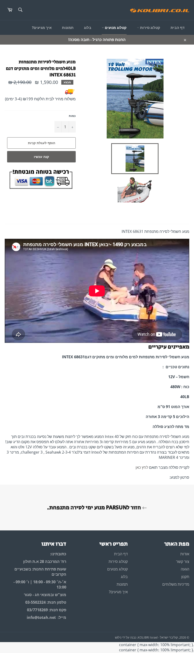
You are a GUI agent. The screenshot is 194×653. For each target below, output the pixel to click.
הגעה (185, 569)
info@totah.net (41, 617)
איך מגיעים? (42, 27)
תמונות (68, 27)
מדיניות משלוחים (175, 584)
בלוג (87, 27)
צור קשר (182, 561)
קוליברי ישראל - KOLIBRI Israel (158, 637)
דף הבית (178, 27)
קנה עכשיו (41, 156)
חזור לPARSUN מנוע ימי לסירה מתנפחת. (94, 507)
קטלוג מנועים (115, 27)
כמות (72, 116)
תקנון (185, 576)
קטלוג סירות (149, 27)
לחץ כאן (142, 467)
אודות (184, 553)
